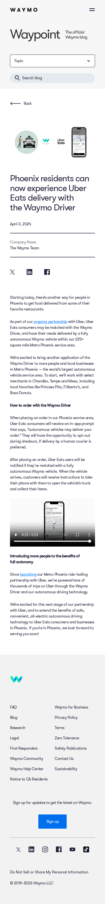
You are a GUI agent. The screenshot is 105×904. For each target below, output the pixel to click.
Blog (13, 717)
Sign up (52, 821)
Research (17, 728)
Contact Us (64, 758)
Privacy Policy (66, 717)
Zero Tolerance (67, 738)
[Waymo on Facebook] (59, 849)
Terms (59, 728)
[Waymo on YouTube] (72, 849)
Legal (14, 738)
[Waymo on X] (18, 849)
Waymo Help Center (26, 769)
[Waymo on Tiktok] (86, 849)
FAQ (13, 707)
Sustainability (66, 769)
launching (28, 574)
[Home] (23, 10)
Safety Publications (71, 748)
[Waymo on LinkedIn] (31, 849)
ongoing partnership (50, 322)
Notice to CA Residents (29, 779)
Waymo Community (26, 758)
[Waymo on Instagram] (45, 849)
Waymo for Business (71, 707)
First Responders (24, 748)
